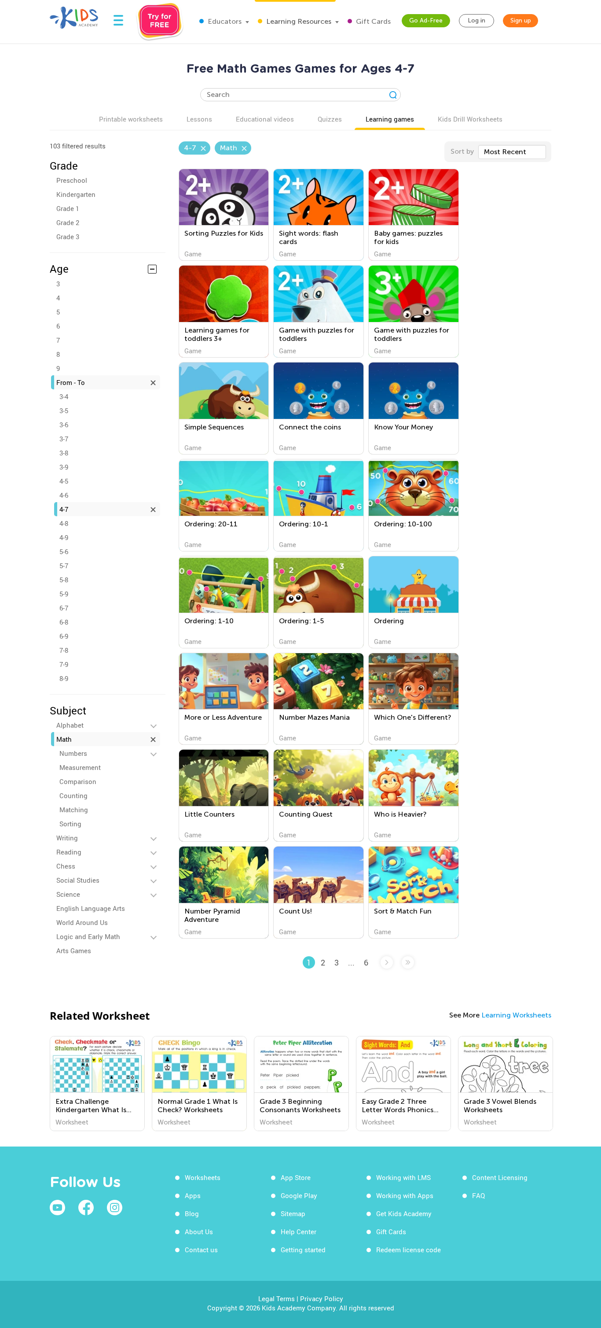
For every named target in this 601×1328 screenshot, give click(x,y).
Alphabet (70, 725)
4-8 (63, 523)
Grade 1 (67, 208)
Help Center (298, 1231)
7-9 (63, 664)
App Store (296, 1177)
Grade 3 (67, 236)
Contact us (201, 1249)
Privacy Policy (321, 1298)
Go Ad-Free (426, 20)
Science (68, 894)
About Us (199, 1231)
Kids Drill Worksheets (470, 119)
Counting (73, 795)
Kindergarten (75, 194)
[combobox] (512, 152)
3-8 (63, 452)
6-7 (63, 607)
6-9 (63, 636)
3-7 (63, 438)
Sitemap (293, 1213)
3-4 (63, 396)
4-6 (63, 495)
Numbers (73, 753)
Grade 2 (67, 222)
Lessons (199, 119)
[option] (97, 1083)
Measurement (80, 767)
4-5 (63, 481)
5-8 (63, 579)
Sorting (70, 823)
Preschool (71, 180)
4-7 (63, 509)
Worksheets (202, 1177)
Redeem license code (408, 1249)
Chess (65, 866)
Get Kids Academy (404, 1213)
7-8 (63, 650)
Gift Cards (372, 21)
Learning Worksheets (516, 1015)
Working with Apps (404, 1195)
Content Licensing (500, 1177)
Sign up (520, 20)
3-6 (63, 424)
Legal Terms (276, 1298)
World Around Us (82, 922)
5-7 (63, 565)
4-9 (63, 537)
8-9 (63, 678)
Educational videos (265, 119)
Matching (73, 809)
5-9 (63, 593)
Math (64, 739)
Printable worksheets (131, 119)
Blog (192, 1213)
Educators (224, 21)
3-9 (63, 466)
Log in (476, 20)
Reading (68, 851)
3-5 (63, 410)
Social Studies (77, 880)
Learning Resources (297, 21)
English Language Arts (90, 908)
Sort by (462, 151)
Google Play (299, 1195)
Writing (67, 837)
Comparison (77, 781)
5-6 (63, 551)
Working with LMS (403, 1177)
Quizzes (330, 119)
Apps (193, 1195)
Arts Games (73, 950)
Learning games (390, 119)
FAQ (478, 1195)
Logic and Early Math (88, 936)
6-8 (63, 622)
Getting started (303, 1249)
